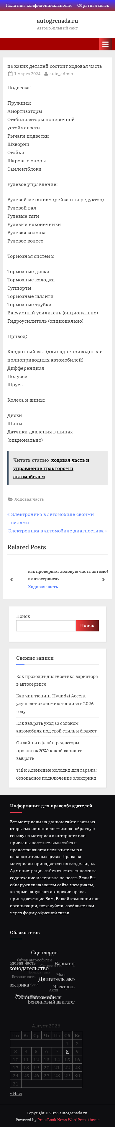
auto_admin (61, 73)
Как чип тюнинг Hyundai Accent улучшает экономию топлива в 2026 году (55, 703)
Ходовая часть (29, 499)
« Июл (16, 1093)
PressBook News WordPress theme (68, 1119)
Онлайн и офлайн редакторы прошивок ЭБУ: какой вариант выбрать (49, 750)
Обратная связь (93, 5)
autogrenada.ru (57, 20)
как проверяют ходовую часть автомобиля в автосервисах (64, 574)
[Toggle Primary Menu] (105, 44)
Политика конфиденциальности (39, 5)
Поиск (23, 616)
